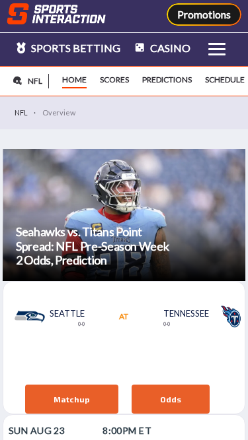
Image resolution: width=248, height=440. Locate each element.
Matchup (72, 399)
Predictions (167, 79)
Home (74, 79)
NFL (21, 112)
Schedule (225, 79)
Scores (114, 79)
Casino (169, 48)
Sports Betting (74, 48)
